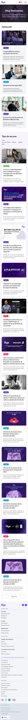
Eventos (3, 693)
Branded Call (4, 615)
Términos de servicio (5, 709)
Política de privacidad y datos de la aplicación (10, 711)
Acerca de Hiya (4, 672)
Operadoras (3, 651)
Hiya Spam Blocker (5, 630)
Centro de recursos (5, 683)
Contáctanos (4, 677)
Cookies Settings (4, 713)
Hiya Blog (3, 691)
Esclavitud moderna (5, 670)
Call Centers (4, 643)
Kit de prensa (4, 696)
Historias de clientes (5, 664)
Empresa (3, 641)
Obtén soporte (4, 687)
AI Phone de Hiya (5, 632)
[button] (20, 2)
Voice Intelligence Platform (7, 666)
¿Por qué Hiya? (4, 660)
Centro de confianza (5, 668)
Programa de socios (5, 685)
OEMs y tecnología (5, 654)
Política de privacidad (5, 707)
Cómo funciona (4, 662)
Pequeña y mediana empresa (7, 646)
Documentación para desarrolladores (9, 689)
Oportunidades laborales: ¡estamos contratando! (11, 675)
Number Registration (5, 613)
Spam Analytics (4, 623)
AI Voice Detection (5, 625)
